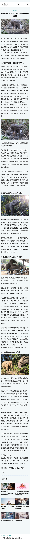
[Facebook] (19, 4)
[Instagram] (21, 4)
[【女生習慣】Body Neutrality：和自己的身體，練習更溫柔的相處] (8, 486)
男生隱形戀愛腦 (18, 520)
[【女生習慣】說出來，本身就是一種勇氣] (8, 501)
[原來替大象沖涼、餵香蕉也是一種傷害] (15, 26)
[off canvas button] (27, 4)
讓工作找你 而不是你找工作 (7, 520)
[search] (24, 4)
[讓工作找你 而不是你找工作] (8, 515)
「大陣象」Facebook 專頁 (16, 468)
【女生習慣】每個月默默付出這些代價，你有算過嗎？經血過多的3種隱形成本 (22, 493)
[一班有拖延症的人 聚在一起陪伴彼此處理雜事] (22, 501)
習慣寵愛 (15, 10)
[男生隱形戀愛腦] (22, 515)
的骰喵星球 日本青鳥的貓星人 (11, 538)
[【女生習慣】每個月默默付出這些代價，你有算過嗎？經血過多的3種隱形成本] (22, 486)
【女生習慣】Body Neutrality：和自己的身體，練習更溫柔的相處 (7, 493)
